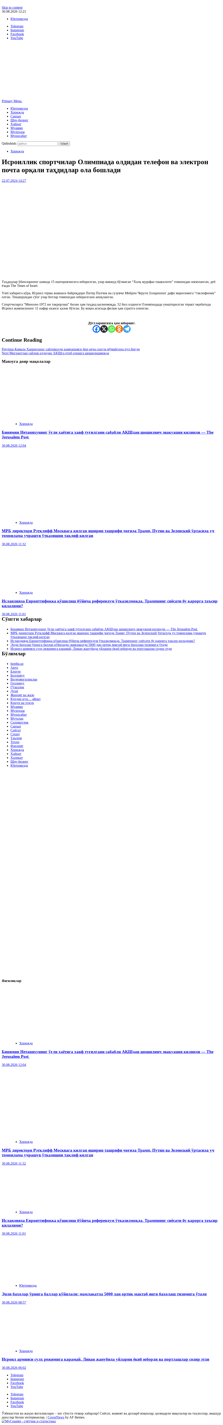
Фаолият (16, 746)
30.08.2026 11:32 (14, 544)
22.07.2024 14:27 (14, 180)
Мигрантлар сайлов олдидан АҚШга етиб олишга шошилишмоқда (55, 353)
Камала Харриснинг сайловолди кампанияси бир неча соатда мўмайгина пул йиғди (71, 349)
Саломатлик (19, 722)
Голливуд (17, 683)
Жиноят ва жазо (22, 695)
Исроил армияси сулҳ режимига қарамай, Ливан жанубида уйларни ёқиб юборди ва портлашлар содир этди (91, 649)
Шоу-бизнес (19, 120)
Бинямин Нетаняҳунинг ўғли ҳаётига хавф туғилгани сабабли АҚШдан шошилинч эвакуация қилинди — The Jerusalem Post (104, 629)
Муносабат (18, 136)
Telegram (16, 1375)
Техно (14, 742)
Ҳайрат (15, 124)
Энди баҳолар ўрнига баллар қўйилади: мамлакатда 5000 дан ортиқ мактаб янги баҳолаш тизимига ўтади (89, 645)
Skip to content (12, 7)
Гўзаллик (17, 687)
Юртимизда (19, 19)
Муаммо (16, 128)
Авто (14, 667)
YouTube (16, 1387)
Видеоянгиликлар (23, 679)
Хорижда (17, 112)
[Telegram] (127, 329)
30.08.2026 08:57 (14, 1302)
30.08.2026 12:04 (14, 445)
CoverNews (56, 1417)
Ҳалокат (16, 757)
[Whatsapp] (111, 329)
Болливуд (17, 675)
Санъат (15, 116)
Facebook (17, 1383)
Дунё (14, 691)
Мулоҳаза (17, 132)
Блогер (15, 671)
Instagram (17, 1379)
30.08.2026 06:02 (14, 1368)
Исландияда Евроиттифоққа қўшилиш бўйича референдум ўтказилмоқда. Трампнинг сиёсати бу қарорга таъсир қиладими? (102, 641)
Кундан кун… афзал (25, 699)
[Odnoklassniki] (119, 329)
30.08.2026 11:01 (14, 614)
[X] (104, 329)
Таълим (16, 738)
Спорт (15, 734)
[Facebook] (96, 329)
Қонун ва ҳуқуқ (22, 703)
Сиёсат (15, 730)
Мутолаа (16, 718)
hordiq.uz (17, 664)
